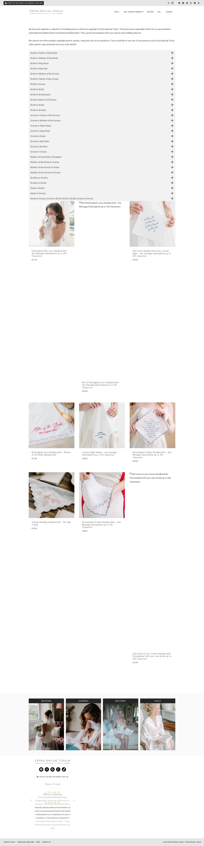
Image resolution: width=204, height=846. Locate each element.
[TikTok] (198, 3)
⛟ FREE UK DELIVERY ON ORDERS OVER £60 (24, 3)
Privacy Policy (9, 842)
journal (169, 12)
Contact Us (46, 842)
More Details (38, 268)
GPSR (38, 842)
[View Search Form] (168, 3)
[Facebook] (179, 3)
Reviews (150, 12)
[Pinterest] (187, 3)
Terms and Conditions (25, 842)
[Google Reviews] (191, 3)
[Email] (195, 3)
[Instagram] (183, 3)
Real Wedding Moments (133, 12)
